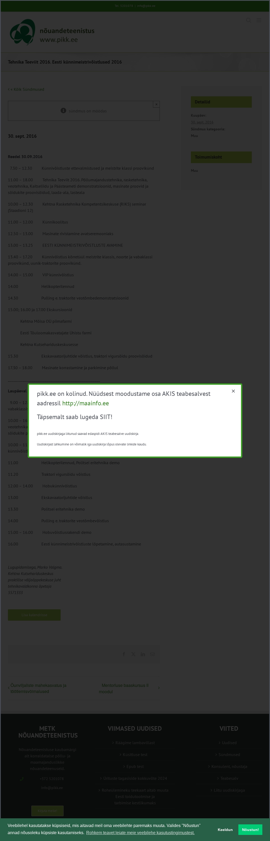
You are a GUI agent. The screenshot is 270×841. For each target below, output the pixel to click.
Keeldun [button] (225, 830)
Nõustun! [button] (250, 830)
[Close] (233, 391)
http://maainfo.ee (85, 403)
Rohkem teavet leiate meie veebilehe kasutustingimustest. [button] (140, 832)
